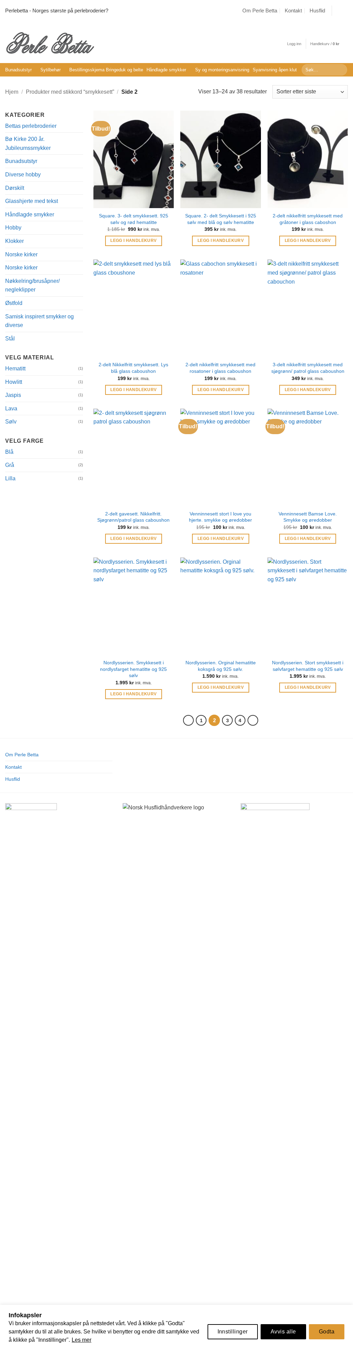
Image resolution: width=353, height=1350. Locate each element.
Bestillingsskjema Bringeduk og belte (106, 69)
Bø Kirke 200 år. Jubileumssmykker (28, 143)
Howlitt (13, 382)
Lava (11, 408)
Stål (10, 338)
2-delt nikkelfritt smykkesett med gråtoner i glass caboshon (308, 219)
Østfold (13, 303)
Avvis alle (283, 1331)
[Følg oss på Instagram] (344, 10)
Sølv (11, 422)
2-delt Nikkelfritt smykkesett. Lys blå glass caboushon (133, 368)
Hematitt (15, 368)
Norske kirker (21, 254)
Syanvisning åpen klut (275, 69)
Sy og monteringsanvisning (222, 69)
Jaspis (13, 395)
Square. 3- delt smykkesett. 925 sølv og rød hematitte (133, 219)
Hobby (13, 228)
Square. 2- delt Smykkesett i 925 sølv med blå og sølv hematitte (220, 219)
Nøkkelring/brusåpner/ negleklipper (32, 285)
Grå (9, 465)
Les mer (81, 1340)
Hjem (11, 92)
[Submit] (340, 70)
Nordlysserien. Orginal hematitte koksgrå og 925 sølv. (220, 666)
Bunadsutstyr (18, 69)
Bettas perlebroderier (31, 126)
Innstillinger (233, 1331)
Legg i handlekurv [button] (133, 240)
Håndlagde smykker (166, 69)
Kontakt (293, 10)
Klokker (14, 241)
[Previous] (188, 720)
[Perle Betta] (50, 42)
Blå (9, 452)
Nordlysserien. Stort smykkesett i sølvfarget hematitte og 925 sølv (307, 666)
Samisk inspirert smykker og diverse (39, 321)
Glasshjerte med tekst (31, 201)
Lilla (10, 478)
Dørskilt (14, 188)
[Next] (253, 720)
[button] (294, 44)
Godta (326, 1331)
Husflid (317, 10)
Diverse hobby (23, 174)
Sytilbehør (50, 69)
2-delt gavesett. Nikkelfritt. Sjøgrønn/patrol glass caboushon (133, 517)
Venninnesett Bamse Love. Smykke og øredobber (308, 517)
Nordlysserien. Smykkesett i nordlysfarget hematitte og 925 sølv (133, 669)
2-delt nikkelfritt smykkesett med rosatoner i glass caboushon (220, 368)
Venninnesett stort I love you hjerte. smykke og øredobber (220, 517)
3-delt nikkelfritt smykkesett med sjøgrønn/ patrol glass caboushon (307, 368)
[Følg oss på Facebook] (338, 10)
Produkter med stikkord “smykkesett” (70, 92)
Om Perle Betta (259, 10)
